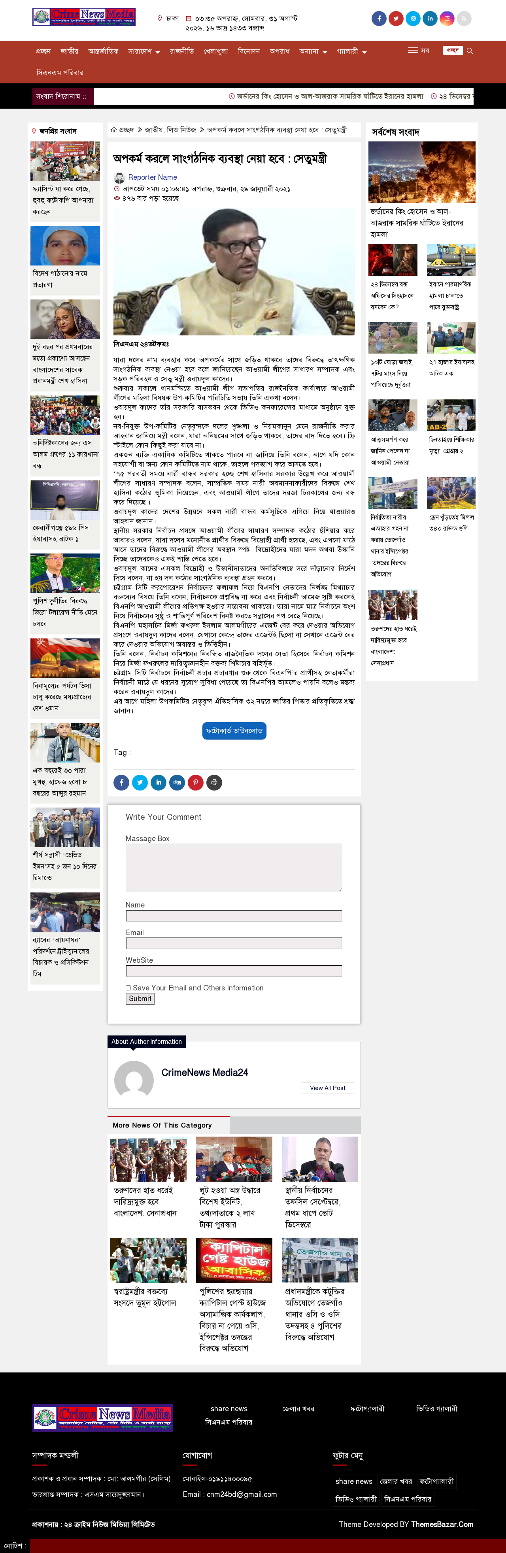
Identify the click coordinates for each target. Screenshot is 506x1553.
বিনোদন (249, 51)
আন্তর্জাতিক (104, 51)
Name (135, 905)
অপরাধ (280, 51)
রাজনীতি (182, 51)
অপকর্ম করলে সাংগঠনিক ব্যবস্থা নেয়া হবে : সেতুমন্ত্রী (277, 130)
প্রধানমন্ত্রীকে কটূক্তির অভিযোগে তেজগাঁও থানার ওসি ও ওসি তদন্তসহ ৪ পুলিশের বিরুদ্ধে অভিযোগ (315, 1314)
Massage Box (148, 838)
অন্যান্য (309, 51)
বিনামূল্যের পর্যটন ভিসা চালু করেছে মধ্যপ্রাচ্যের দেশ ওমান (62, 697)
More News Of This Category (162, 1125)
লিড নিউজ (181, 130)
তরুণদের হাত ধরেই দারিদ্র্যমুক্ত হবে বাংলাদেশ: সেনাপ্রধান (145, 1202)
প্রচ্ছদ (43, 51)
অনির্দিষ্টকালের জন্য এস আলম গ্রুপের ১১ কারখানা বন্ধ (66, 454)
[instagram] (413, 18)
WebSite (139, 960)
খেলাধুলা (216, 51)
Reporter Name (151, 177)
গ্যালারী (347, 51)
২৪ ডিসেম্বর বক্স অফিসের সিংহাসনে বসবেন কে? (392, 295)
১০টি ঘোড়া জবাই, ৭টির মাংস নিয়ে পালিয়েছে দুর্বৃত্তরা (392, 373)
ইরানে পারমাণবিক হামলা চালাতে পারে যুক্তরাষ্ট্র (450, 295)
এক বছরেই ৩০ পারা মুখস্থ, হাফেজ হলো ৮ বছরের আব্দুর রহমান (60, 782)
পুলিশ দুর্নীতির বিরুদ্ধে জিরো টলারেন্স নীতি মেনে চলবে (65, 612)
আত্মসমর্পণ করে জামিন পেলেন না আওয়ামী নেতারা (390, 451)
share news (229, 1408)
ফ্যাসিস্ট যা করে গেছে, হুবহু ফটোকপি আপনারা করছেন (63, 200)
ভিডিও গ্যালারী (436, 1408)
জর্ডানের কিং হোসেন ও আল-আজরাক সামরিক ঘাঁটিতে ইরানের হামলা (302, 96)
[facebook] (379, 18)
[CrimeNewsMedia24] (84, 16)
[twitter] (396, 18)
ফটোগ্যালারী (368, 1408)
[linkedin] (430, 18)
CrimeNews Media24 (205, 1073)
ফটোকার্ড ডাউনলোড (234, 731)
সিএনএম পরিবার (60, 72)
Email (135, 932)
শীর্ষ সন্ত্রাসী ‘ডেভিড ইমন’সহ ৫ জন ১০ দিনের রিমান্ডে (65, 866)
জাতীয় (70, 51)
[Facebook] (121, 783)
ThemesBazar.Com (442, 1524)
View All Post (328, 1088)
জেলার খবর (298, 1408)
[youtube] (447, 18)
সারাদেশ (139, 51)
